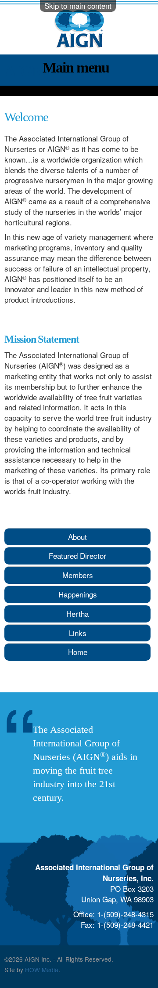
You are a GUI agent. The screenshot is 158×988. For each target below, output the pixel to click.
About (77, 536)
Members (77, 574)
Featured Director (77, 555)
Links (77, 632)
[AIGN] (79, 44)
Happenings (77, 594)
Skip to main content (77, 5)
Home (77, 651)
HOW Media (41, 969)
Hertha (77, 613)
